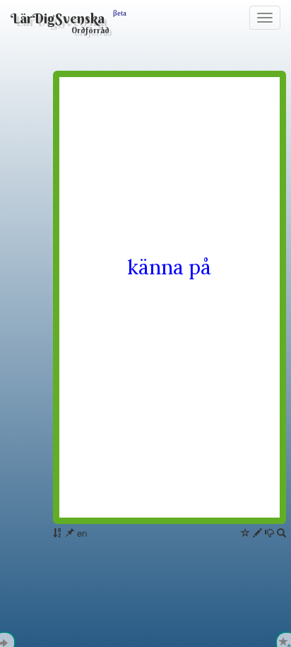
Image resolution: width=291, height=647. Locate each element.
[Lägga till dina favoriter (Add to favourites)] (245, 533)
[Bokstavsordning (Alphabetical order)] (57, 533)
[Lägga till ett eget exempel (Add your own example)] (257, 533)
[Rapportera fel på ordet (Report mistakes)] (269, 533)
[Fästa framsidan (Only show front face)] (69, 533)
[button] (281, 533)
